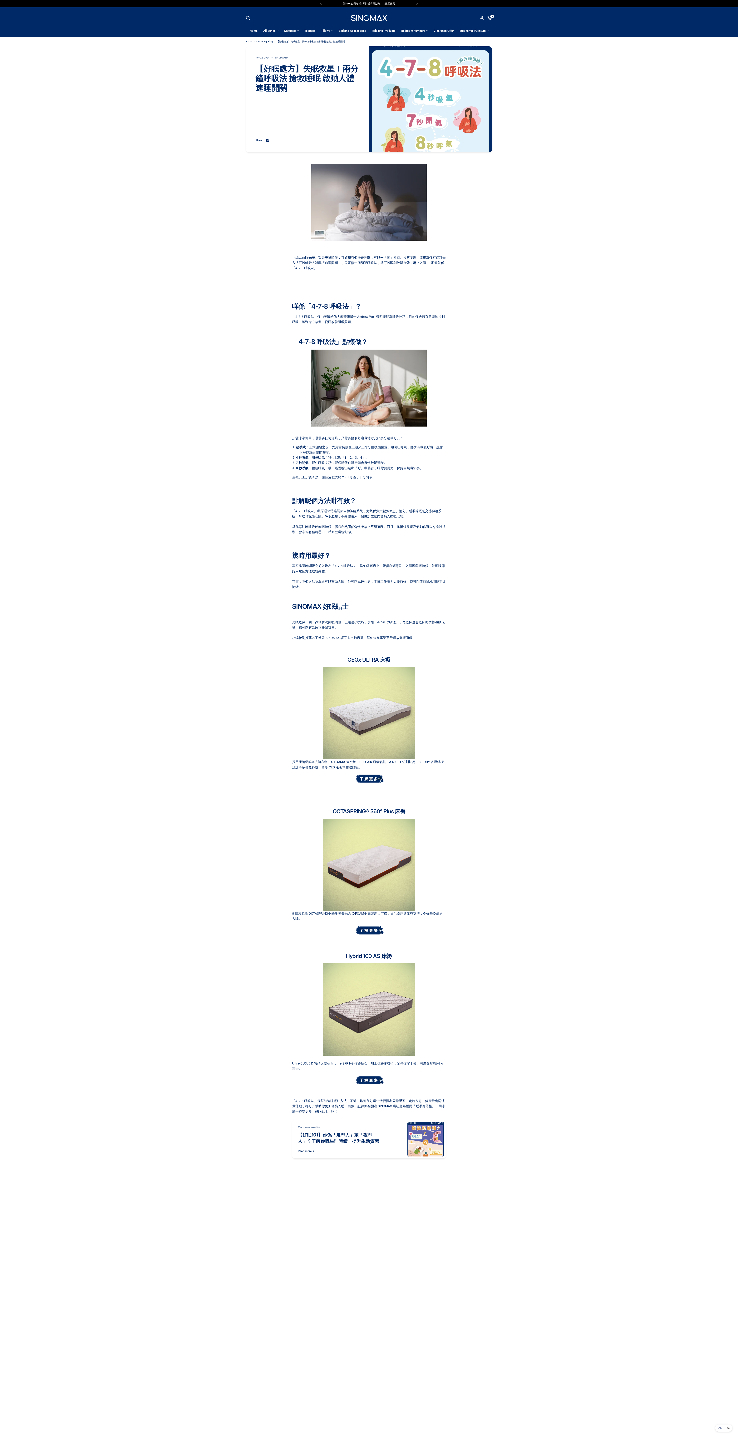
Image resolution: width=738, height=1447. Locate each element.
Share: (259, 140)
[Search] (249, 18)
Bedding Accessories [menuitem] (352, 31)
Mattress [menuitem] (290, 31)
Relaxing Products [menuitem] (384, 31)
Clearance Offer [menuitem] (444, 31)
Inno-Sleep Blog (264, 41)
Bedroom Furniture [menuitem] (413, 31)
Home (249, 41)
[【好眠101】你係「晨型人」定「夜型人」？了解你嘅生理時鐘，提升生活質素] (425, 1139)
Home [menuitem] (254, 31)
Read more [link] (305, 1151)
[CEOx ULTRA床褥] (369, 779)
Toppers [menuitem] (309, 31)
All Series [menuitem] (269, 31)
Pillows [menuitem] (325, 31)
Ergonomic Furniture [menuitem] (473, 31)
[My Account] (481, 18)
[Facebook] (267, 140)
